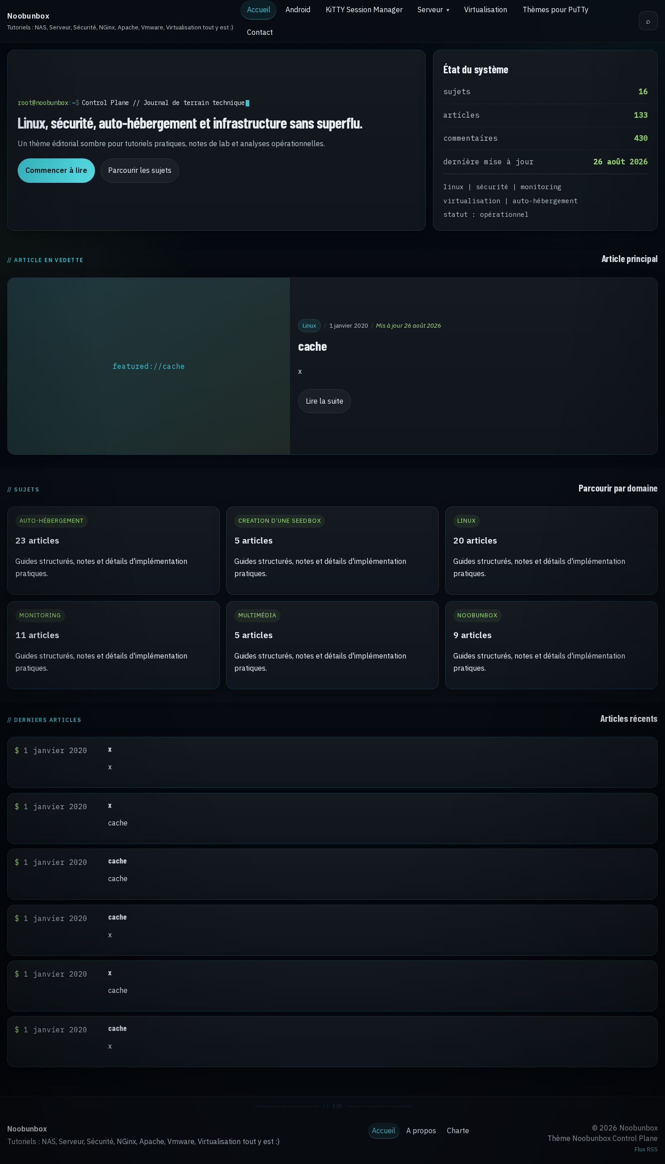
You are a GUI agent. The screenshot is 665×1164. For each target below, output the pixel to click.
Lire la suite (324, 400)
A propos (421, 1130)
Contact (260, 32)
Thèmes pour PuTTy (555, 9)
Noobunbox (28, 16)
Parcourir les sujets (139, 170)
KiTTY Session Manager (364, 9)
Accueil (259, 9)
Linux (309, 325)
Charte (458, 1130)
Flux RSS (646, 1149)
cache (312, 345)
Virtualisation (485, 9)
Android (297, 9)
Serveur (430, 9)
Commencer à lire (56, 170)
